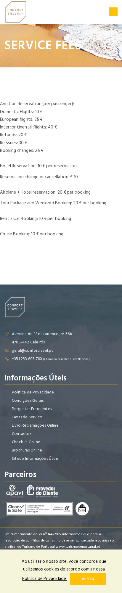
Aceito (88, 579)
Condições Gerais (28, 400)
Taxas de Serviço (27, 417)
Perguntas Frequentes (32, 408)
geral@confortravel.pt (32, 350)
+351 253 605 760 (27, 358)
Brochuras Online (27, 450)
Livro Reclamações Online (35, 425)
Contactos (21, 433)
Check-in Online (26, 441)
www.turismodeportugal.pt (78, 546)
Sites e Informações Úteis (35, 458)
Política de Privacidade (33, 392)
